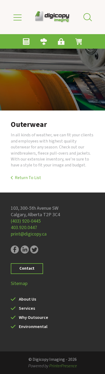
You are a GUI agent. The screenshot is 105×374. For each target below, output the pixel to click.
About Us (27, 299)
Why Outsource (33, 317)
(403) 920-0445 (26, 221)
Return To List (28, 178)
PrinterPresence (63, 366)
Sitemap (19, 283)
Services (27, 308)
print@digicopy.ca (29, 234)
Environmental (33, 327)
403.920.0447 (24, 227)
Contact (26, 268)
